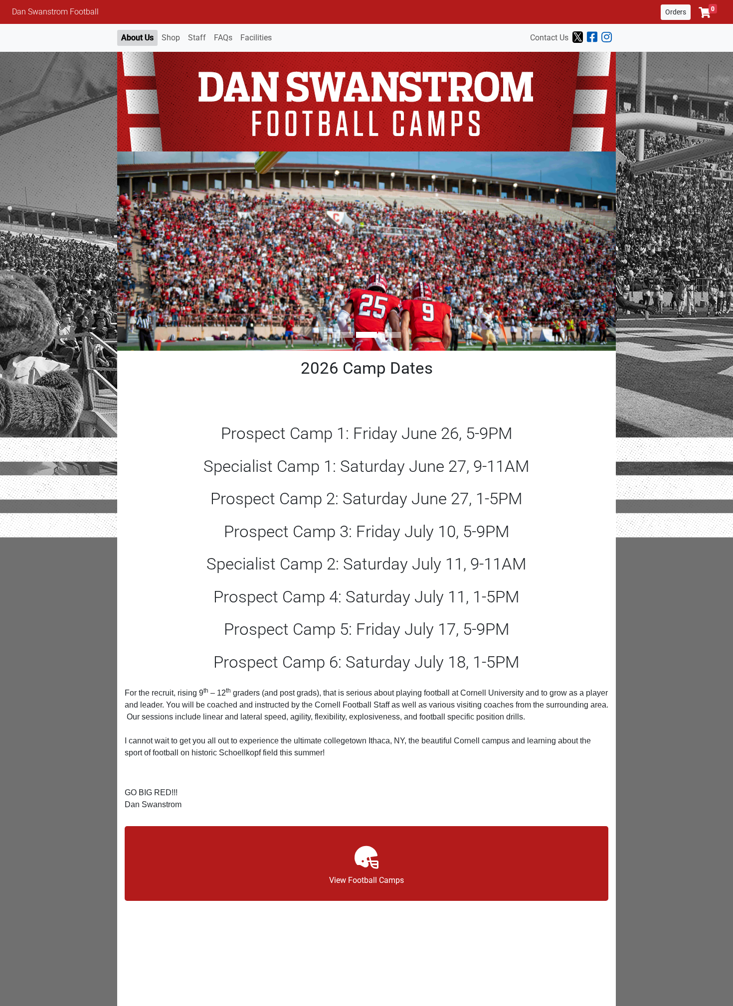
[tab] (342, 335)
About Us (137, 37)
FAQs (223, 37)
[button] (708, 12)
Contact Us (549, 37)
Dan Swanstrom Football (55, 11)
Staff (197, 37)
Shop (171, 37)
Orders (675, 12)
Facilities (256, 37)
